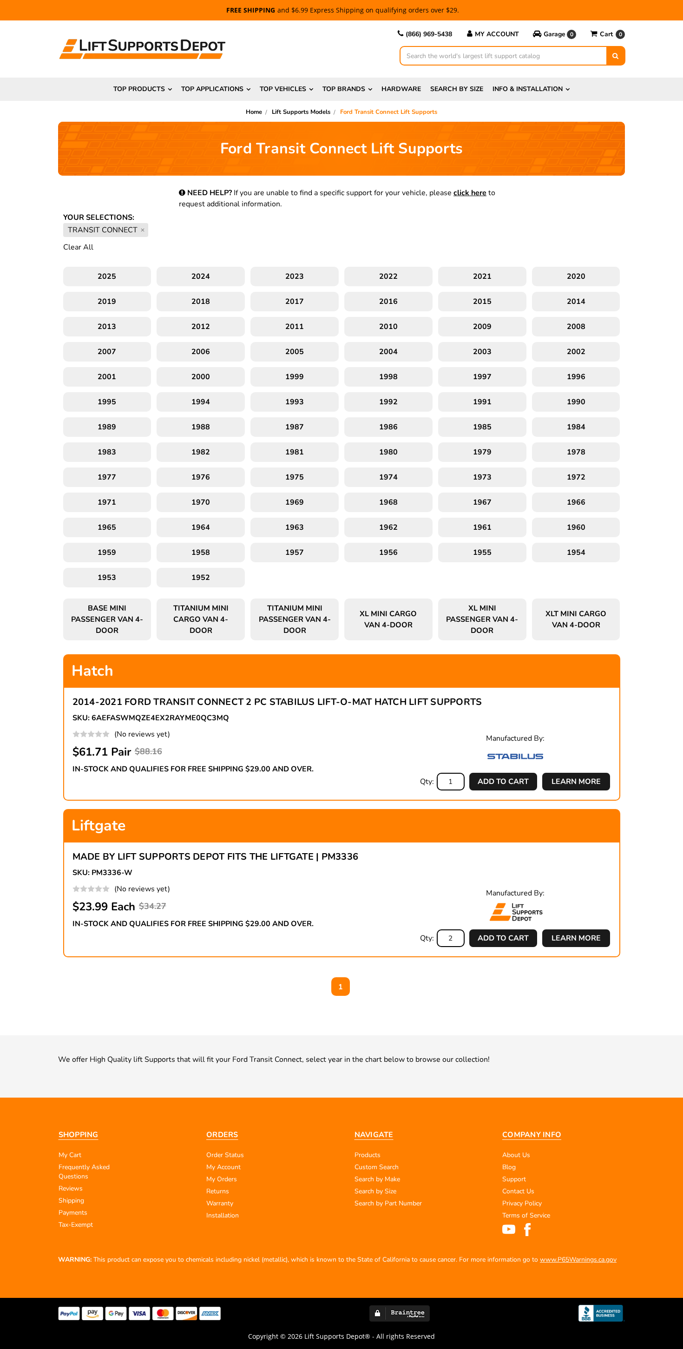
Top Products (139, 89)
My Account (497, 34)
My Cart (70, 1155)
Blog (509, 1167)
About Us (516, 1155)
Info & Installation (528, 89)
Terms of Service (526, 1215)
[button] (554, 34)
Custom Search (377, 1167)
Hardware (401, 89)
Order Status (225, 1155)
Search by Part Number (388, 1203)
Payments (73, 1212)
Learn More (576, 781)
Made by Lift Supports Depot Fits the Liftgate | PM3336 (215, 856)
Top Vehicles (283, 89)
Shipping (71, 1200)
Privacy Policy (522, 1203)
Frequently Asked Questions (84, 1172)
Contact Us (518, 1191)
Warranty (219, 1203)
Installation (222, 1215)
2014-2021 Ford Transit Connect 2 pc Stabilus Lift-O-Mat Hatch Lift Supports (277, 702)
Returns (217, 1191)
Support (514, 1179)
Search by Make (377, 1179)
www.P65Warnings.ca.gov (578, 1259)
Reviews (71, 1188)
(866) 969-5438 (429, 34)
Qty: (427, 781)
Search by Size (456, 89)
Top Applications (212, 89)
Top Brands (343, 89)
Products (368, 1155)
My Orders (221, 1179)
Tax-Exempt (76, 1224)
